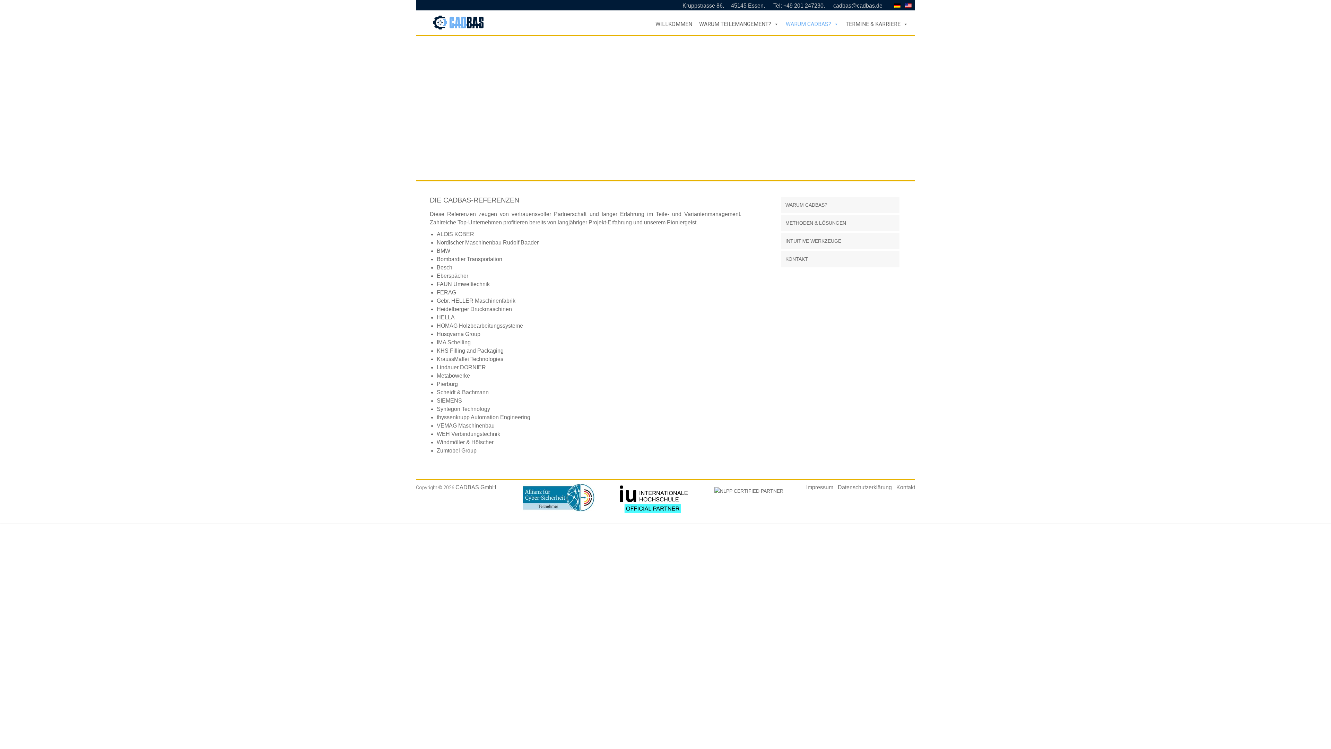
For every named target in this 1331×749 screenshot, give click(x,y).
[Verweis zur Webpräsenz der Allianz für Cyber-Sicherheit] (558, 487)
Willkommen (673, 24)
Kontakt (796, 259)
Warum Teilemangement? (735, 24)
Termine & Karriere (873, 24)
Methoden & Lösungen (815, 223)
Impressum (819, 487)
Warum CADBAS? (808, 24)
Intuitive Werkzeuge (813, 241)
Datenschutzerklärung (865, 487)
